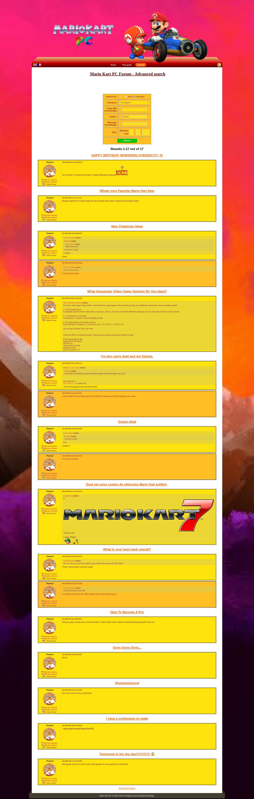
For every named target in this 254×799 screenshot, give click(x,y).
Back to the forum (127, 788)
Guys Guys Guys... (127, 647)
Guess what (127, 421)
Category (111, 102)
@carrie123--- (69, 383)
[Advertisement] (127, 85)
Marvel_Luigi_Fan (71, 368)
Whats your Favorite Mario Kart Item (127, 191)
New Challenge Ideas (127, 226)
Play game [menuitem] (127, 65)
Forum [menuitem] (141, 65)
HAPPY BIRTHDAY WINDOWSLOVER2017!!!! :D (127, 155)
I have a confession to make (127, 718)
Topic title (110, 109)
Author (112, 117)
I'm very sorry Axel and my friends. (127, 356)
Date (114, 132)
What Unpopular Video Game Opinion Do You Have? (127, 291)
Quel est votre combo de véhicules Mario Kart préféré (127, 484)
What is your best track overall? (127, 549)
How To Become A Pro (127, 612)
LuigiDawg (68, 496)
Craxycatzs (68, 433)
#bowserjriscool (127, 683)
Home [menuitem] (113, 65)
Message (110, 123)
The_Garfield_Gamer (72, 303)
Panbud (67, 241)
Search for (111, 96)
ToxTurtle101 (69, 238)
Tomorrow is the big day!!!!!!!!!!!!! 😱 (127, 754)
